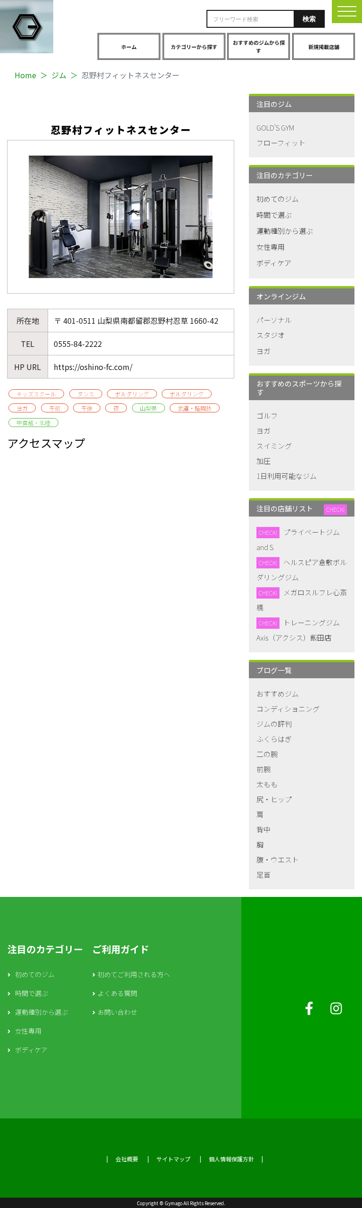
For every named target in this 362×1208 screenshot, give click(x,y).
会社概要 (126, 1159)
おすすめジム (277, 694)
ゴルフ (267, 415)
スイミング (274, 446)
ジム (58, 75)
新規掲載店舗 (323, 46)
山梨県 (148, 408)
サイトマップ (173, 1159)
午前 (54, 408)
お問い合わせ (117, 1012)
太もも (267, 784)
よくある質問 (117, 993)
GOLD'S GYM (275, 127)
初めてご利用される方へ (134, 974)
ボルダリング (132, 394)
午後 (86, 408)
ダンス (85, 394)
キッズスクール (36, 394)
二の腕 (267, 754)
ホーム (129, 46)
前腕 (263, 769)
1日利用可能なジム (286, 476)
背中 (263, 829)
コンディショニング (288, 709)
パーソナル (274, 320)
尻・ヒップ (274, 799)
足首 (263, 874)
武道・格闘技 (195, 408)
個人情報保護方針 (231, 1159)
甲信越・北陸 (33, 423)
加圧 (263, 461)
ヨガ (22, 408)
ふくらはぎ (274, 739)
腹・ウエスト (277, 859)
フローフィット (280, 143)
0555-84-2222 (78, 343)
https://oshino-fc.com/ (93, 366)
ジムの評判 (274, 724)
